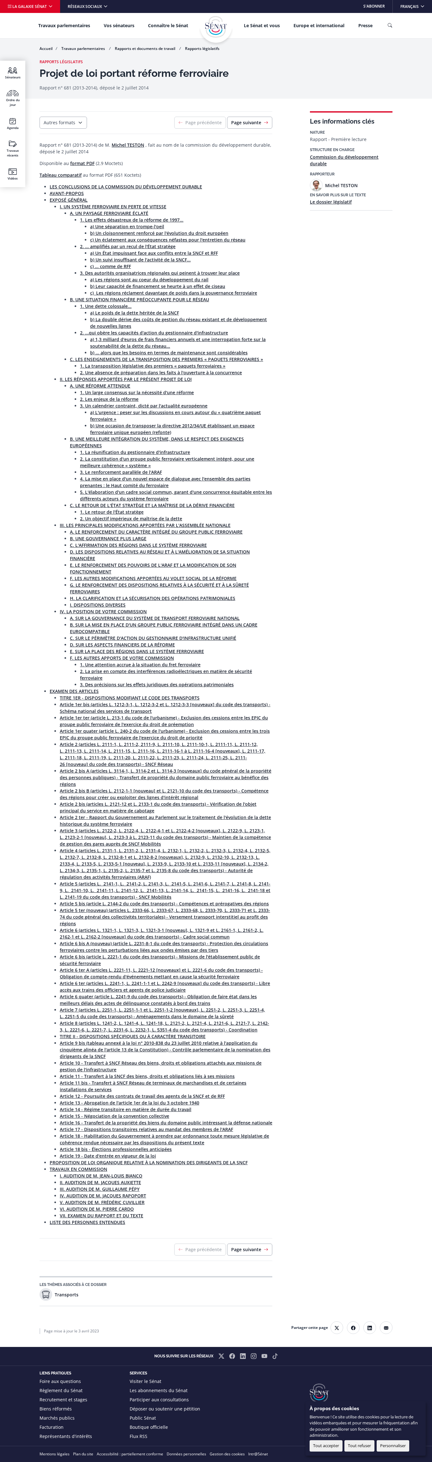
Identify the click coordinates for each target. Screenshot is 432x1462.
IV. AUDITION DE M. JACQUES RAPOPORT (103, 1196)
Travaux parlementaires (64, 25)
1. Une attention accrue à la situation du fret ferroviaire (140, 665)
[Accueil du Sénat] (216, 27)
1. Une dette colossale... (106, 306)
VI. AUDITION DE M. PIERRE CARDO (97, 1209)
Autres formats (59, 122)
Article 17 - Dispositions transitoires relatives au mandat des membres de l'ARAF (146, 1129)
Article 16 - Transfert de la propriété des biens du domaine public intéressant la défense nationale (166, 1123)
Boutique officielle (149, 1427)
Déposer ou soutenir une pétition (165, 1409)
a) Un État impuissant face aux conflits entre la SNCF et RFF (154, 253)
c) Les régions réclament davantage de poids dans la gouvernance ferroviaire (173, 293)
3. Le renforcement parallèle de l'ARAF (121, 472)
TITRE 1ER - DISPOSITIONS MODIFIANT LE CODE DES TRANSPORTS (130, 698)
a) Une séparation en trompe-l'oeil (127, 226)
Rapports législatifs (202, 48)
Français (416, 6)
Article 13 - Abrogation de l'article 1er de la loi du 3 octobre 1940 (129, 1103)
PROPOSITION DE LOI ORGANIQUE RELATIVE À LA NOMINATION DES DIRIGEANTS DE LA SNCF (149, 1162)
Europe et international (318, 25)
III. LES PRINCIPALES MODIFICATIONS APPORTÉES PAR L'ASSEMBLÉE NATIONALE (145, 525)
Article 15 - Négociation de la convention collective (114, 1116)
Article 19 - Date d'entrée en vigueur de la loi (108, 1156)
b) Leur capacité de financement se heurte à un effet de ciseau (157, 286)
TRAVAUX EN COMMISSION (78, 1169)
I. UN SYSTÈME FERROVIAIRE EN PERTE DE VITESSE (113, 207)
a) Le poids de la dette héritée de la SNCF (134, 313)
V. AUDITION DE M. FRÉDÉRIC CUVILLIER (102, 1202)
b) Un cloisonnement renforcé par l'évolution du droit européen (159, 233)
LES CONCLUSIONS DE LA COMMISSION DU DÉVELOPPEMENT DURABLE (126, 187)
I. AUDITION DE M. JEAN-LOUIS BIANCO (101, 1176)
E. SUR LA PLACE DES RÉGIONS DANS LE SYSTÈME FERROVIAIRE (137, 651)
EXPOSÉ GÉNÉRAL (69, 200)
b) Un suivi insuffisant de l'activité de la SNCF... (140, 260)
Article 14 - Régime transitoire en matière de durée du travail (125, 1109)
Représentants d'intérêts (66, 1436)
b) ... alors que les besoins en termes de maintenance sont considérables (169, 353)
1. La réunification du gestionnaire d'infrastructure (135, 452)
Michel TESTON (128, 145)
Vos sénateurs (119, 25)
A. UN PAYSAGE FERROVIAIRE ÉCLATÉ (109, 213)
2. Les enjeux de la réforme (109, 399)
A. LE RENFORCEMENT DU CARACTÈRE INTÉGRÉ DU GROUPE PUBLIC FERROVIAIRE (156, 532)
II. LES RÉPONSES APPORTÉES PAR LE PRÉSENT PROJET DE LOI (126, 379)
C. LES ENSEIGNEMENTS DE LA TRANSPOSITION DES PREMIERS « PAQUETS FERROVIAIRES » (166, 359)
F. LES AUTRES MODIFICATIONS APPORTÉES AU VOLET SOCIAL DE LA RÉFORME (153, 578)
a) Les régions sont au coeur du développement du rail (149, 280)
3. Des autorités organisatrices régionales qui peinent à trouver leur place (160, 273)
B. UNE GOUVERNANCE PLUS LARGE (108, 538)
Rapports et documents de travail (145, 48)
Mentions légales (55, 1454)
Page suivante (246, 122)
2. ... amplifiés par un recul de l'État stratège (128, 246)
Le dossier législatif (331, 202)
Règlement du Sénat (61, 1390)
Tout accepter (326, 1445)
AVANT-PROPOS (67, 193)
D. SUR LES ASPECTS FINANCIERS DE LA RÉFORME (122, 645)
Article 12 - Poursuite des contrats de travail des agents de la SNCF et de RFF (142, 1096)
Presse (365, 25)
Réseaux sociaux (85, 6)
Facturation (52, 1427)
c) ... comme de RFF (110, 266)
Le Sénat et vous (262, 25)
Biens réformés (56, 1409)
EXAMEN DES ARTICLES (74, 691)
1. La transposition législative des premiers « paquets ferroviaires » (152, 366)
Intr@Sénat (258, 1454)
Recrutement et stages (63, 1400)
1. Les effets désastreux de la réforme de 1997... (131, 220)
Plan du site (83, 1454)
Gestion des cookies (227, 1454)
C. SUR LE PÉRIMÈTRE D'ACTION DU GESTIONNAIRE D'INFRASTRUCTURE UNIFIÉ (153, 638)
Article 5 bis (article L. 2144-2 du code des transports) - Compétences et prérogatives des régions (164, 904)
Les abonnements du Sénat (159, 1390)
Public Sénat (143, 1418)
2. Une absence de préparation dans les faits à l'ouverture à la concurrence (161, 373)
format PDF (82, 163)
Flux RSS (138, 1436)
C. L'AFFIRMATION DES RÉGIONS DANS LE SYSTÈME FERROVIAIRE (138, 545)
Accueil (46, 48)
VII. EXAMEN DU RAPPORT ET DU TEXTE (101, 1216)
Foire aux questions (60, 1381)
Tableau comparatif (61, 175)
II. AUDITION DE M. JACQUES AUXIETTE (100, 1182)
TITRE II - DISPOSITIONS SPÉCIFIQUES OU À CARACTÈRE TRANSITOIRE (133, 1036)
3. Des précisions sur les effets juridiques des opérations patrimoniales (157, 685)
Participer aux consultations (159, 1400)
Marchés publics (57, 1418)
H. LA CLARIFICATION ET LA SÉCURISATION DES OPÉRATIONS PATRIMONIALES (152, 598)
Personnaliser (393, 1445)
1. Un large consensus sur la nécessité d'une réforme (137, 392)
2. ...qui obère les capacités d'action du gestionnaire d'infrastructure (154, 333)
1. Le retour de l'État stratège (112, 512)
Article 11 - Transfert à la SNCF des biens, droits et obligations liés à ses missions (147, 1076)
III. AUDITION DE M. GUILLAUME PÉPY (99, 1189)
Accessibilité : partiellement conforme (130, 1454)
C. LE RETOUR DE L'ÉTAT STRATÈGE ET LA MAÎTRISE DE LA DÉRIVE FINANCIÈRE (152, 505)
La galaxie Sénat (29, 6)
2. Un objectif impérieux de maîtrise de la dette (131, 519)
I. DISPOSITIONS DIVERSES (98, 605)
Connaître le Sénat (168, 25)
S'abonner (374, 6)
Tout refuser (359, 1445)
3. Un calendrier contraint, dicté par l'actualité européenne (143, 406)
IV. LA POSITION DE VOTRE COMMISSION (103, 612)
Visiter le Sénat (145, 1381)
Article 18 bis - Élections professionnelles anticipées (116, 1149)
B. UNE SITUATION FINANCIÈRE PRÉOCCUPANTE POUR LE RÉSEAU (139, 300)
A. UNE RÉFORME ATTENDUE (100, 386)
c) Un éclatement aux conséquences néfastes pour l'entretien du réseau (167, 240)
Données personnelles (186, 1454)
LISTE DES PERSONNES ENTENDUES (87, 1222)
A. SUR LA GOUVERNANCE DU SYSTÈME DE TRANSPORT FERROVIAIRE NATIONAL (155, 618)
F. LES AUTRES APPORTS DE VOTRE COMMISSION (122, 658)
